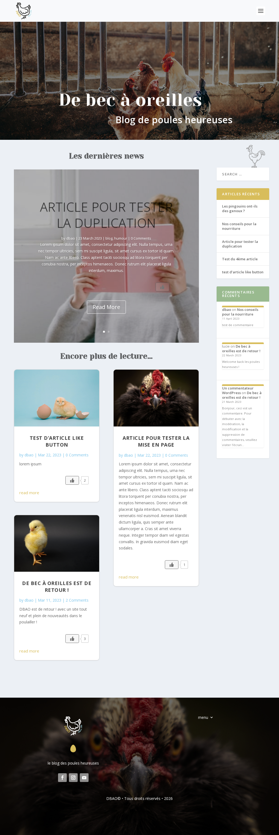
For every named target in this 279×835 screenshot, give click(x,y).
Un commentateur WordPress (238, 390)
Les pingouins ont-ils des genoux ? (239, 208)
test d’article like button (57, 441)
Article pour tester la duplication (106, 214)
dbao (70, 238)
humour (120, 238)
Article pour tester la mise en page (156, 441)
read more (29, 492)
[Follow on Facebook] (62, 777)
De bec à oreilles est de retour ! (56, 586)
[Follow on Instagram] (73, 777)
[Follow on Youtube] (84, 777)
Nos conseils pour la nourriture (239, 226)
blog (109, 238)
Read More (106, 307)
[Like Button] (162, 287)
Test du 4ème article (240, 258)
